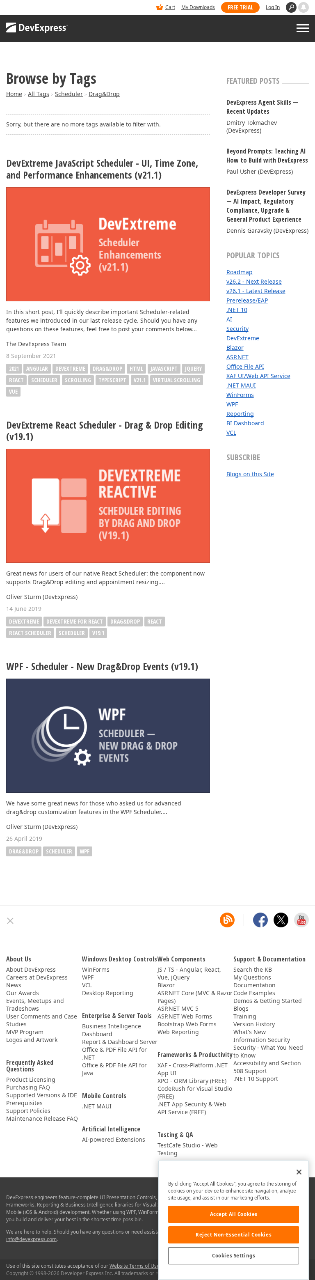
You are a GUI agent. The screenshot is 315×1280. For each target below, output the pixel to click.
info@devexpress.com (31, 1239)
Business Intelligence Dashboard (111, 1030)
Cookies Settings (233, 1255)
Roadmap (239, 272)
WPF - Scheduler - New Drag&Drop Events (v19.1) (102, 666)
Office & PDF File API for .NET (114, 1053)
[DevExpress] (31, 8)
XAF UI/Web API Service (258, 376)
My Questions (252, 977)
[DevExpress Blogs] (227, 920)
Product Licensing (30, 1079)
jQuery (193, 368)
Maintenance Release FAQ (42, 1118)
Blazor (235, 347)
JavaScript (164, 368)
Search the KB (252, 969)
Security (237, 329)
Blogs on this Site (250, 474)
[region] (233, 1220)
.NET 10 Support (255, 1079)
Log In (273, 7)
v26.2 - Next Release (254, 281)
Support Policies (28, 1111)
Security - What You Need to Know (268, 1051)
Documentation (254, 985)
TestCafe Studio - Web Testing (188, 1149)
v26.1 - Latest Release (255, 291)
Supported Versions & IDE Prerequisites (41, 1099)
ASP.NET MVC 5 (178, 1008)
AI (229, 319)
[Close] (299, 1172)
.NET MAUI (241, 385)
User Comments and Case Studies (41, 1020)
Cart (170, 7)
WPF (84, 851)
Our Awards (22, 993)
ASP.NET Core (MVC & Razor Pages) (195, 997)
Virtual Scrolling (176, 380)
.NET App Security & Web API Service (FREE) (192, 1108)
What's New (249, 1032)
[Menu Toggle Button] (303, 28)
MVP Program (24, 1032)
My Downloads (198, 7)
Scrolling (78, 380)
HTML (136, 368)
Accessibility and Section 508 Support (267, 1067)
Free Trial (240, 7)
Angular (37, 368)
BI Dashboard (245, 423)
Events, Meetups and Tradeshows (35, 1004)
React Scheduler (30, 633)
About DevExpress (31, 969)
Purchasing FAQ (28, 1087)
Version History (254, 1024)
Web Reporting (178, 1032)
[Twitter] (281, 920)
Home (14, 94)
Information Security (261, 1040)
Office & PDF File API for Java (114, 1069)
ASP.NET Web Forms (185, 1016)
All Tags (38, 94)
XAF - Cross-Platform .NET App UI (193, 1069)
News (13, 985)
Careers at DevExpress (37, 977)
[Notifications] (303, 7)
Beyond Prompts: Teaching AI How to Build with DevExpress (267, 156)
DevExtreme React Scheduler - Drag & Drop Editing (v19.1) (104, 431)
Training (244, 1016)
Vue (13, 391)
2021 (14, 368)
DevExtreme (70, 368)
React (16, 380)
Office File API (245, 366)
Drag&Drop (104, 94)
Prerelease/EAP (247, 300)
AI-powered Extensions (113, 1139)
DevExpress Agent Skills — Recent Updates (262, 107)
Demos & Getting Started (267, 1001)
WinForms (240, 395)
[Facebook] (260, 920)
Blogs (241, 1008)
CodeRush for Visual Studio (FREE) (195, 1092)
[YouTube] (301, 920)
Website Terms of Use (135, 1265)
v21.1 (140, 380)
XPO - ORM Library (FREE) (192, 1081)
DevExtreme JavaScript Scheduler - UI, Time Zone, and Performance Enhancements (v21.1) (102, 169)
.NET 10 (236, 310)
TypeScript (112, 380)
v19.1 (98, 633)
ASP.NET (237, 357)
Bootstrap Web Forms (187, 1024)
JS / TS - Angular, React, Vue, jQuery (189, 973)
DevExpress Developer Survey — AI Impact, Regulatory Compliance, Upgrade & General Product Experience (266, 206)
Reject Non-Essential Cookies (234, 1235)
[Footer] (10, 921)
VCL (231, 432)
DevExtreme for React (74, 621)
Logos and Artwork (31, 1040)
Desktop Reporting (107, 993)
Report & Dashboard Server (120, 1042)
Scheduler (69, 94)
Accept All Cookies (234, 1214)
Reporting (240, 413)
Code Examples (254, 993)
